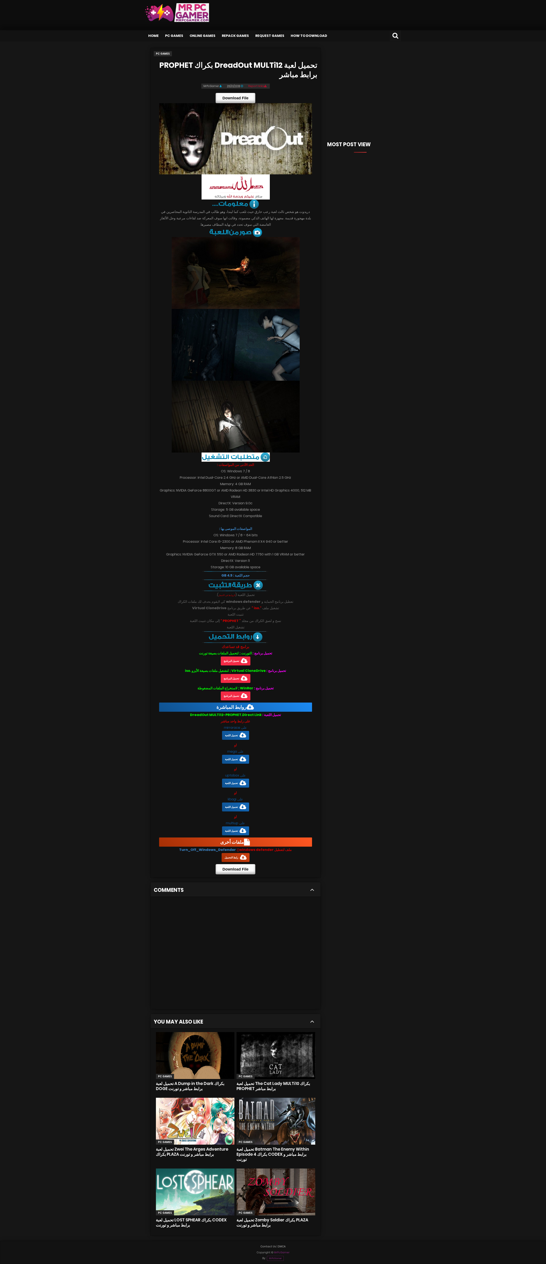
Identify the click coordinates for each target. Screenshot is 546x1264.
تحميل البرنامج (231, 661)
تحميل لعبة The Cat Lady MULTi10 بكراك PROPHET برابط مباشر (273, 1086)
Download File (235, 98)
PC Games (174, 35)
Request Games (269, 35)
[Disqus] (235, 954)
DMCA (282, 1246)
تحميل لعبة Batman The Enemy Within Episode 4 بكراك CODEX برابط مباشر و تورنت (273, 1154)
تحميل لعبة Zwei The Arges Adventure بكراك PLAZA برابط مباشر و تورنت (192, 1151)
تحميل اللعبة (231, 735)
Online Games (202, 35)
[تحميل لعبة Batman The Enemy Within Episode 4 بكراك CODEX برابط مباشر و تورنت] (276, 1121)
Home (153, 35)
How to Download (309, 35)
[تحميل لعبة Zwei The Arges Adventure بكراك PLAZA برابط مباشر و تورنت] (195, 1121)
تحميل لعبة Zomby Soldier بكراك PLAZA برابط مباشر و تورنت (272, 1222)
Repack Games (235, 35)
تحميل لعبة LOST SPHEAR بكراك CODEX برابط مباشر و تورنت (191, 1222)
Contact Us (268, 1246)
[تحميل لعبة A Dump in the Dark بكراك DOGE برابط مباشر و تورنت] (195, 1055)
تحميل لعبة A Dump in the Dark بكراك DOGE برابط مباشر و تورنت (190, 1086)
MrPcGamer (275, 1258)
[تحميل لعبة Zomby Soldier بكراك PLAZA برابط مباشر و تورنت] (276, 1192)
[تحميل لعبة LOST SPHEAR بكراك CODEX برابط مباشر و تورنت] (195, 1192)
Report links (256, 86)
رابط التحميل (231, 857)
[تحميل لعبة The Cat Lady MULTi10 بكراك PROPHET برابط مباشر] (276, 1055)
